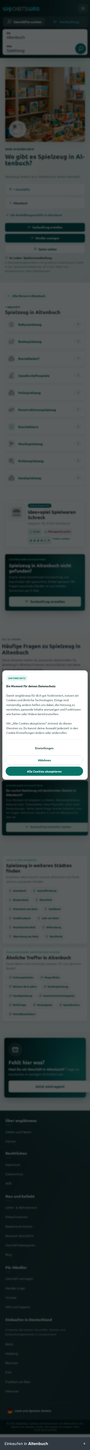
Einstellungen (44, 748)
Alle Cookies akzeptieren (44, 771)
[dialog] (45, 725)
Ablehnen (44, 760)
